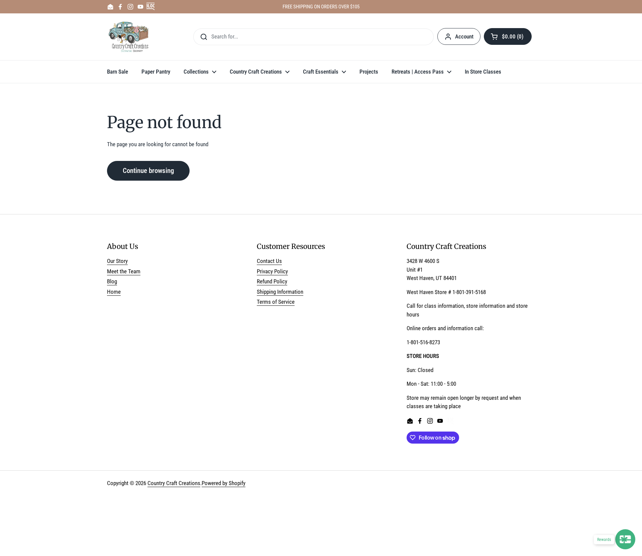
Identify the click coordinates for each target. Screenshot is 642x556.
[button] (508, 36)
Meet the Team (123, 271)
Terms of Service (276, 301)
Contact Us (269, 261)
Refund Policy (272, 281)
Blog (112, 281)
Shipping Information (280, 291)
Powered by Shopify (223, 483)
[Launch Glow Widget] (625, 539)
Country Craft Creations (173, 483)
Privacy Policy (272, 271)
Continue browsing (148, 170)
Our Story (117, 261)
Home (114, 291)
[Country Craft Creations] (130, 37)
